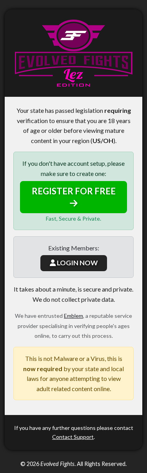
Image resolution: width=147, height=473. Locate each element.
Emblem (73, 315)
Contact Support (73, 436)
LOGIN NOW (77, 263)
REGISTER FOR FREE (74, 191)
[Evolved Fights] (73, 53)
